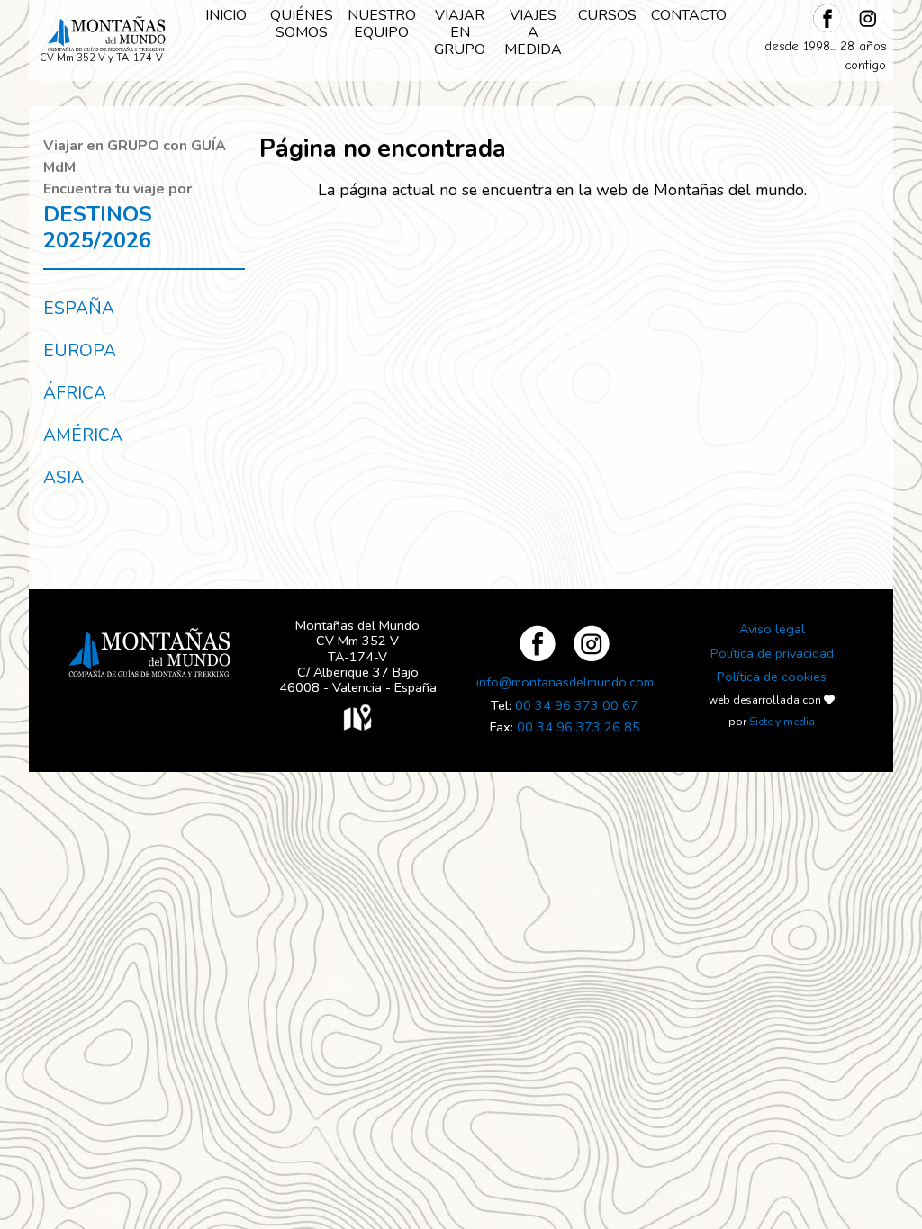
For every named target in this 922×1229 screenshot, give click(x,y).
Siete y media (782, 721)
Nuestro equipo (382, 23)
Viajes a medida (533, 32)
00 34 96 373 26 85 (578, 727)
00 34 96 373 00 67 (576, 705)
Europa (79, 351)
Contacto (689, 15)
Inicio (226, 15)
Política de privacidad (772, 653)
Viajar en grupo (459, 32)
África (74, 393)
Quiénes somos (301, 23)
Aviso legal (772, 629)
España (78, 308)
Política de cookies (772, 677)
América (82, 435)
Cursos (607, 15)
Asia (63, 477)
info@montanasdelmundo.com (565, 682)
